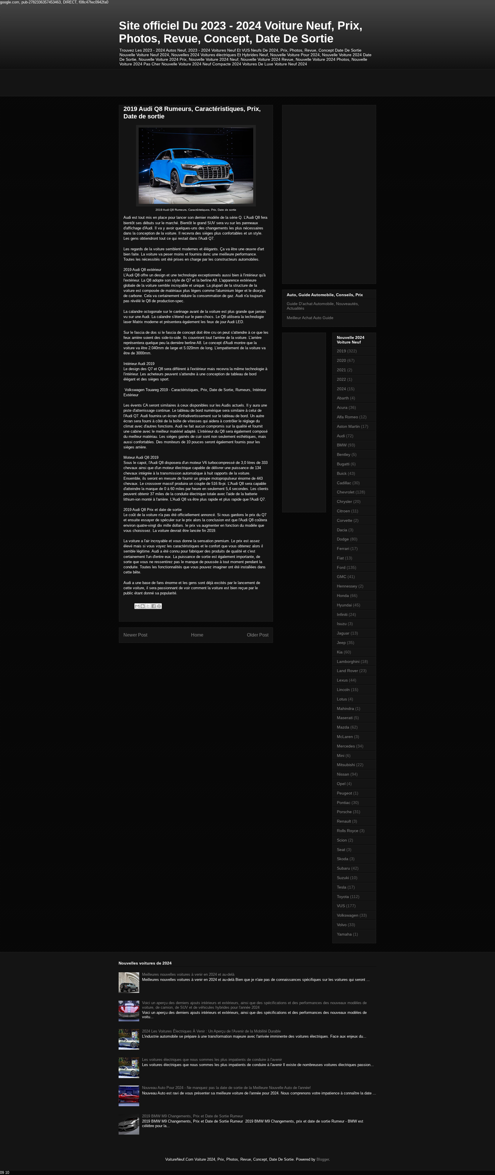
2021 (341, 370)
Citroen (343, 511)
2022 (341, 379)
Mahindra (345, 708)
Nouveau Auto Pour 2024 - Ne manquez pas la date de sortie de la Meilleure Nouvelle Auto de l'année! (226, 1088)
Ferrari (343, 548)
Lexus (342, 680)
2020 (341, 360)
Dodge (343, 539)
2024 (341, 389)
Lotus (342, 699)
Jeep (341, 642)
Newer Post (135, 635)
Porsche (344, 811)
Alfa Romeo (347, 417)
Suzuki (343, 877)
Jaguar (343, 633)
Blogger (323, 1159)
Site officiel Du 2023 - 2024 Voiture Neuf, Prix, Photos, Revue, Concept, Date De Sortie (240, 32)
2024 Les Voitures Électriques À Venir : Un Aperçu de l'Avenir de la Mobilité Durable (211, 1031)
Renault (344, 821)
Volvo (342, 924)
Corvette (344, 520)
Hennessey (347, 586)
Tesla (341, 887)
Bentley (343, 454)
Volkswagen (347, 915)
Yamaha (344, 934)
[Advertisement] (223, 82)
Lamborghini (348, 661)
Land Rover (347, 670)
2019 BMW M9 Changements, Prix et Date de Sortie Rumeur (192, 1116)
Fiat (340, 558)
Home (197, 635)
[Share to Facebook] (153, 606)
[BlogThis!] (143, 606)
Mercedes (346, 746)
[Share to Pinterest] (159, 606)
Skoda (342, 858)
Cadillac (344, 483)
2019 (341, 351)
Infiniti (342, 614)
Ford (341, 567)
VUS (341, 905)
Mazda (343, 727)
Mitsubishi (346, 764)
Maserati (345, 717)
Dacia (342, 530)
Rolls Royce (347, 830)
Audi (341, 436)
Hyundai (344, 605)
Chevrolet (345, 492)
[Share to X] (148, 606)
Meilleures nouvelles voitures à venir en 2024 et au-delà (188, 974)
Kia (340, 652)
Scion (342, 840)
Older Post (257, 635)
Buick (342, 473)
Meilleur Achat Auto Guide (310, 317)
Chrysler (344, 501)
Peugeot (344, 793)
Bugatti (343, 464)
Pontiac (343, 802)
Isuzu (342, 623)
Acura (342, 407)
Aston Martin (348, 426)
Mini (340, 755)
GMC (341, 576)
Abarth (343, 398)
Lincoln (343, 689)
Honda (343, 595)
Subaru (343, 868)
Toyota (343, 896)
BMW (342, 445)
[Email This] (137, 606)
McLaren (345, 736)
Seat (341, 849)
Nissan (343, 774)
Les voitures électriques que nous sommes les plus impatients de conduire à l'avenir (212, 1059)
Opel (341, 783)
